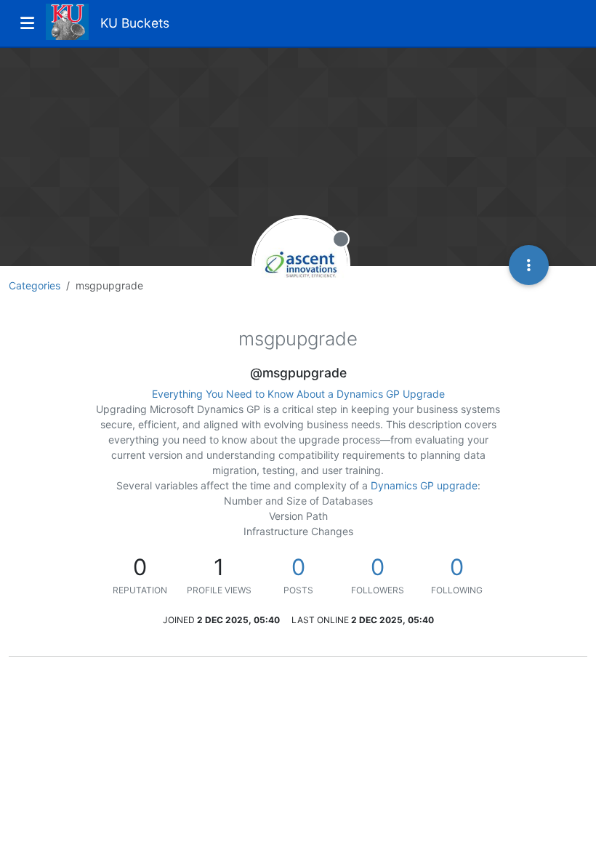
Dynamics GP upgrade (424, 485)
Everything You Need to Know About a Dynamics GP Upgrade (298, 394)
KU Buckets (134, 23)
